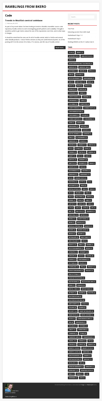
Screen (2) (82, 307)
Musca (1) (72, 233)
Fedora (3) (72, 145)
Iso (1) (71, 197)
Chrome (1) (86, 97)
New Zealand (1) (74, 241)
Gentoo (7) (72, 160)
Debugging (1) (73, 126)
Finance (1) (82, 145)
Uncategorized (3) (75, 355)
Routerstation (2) (75, 296)
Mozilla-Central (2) (75, 226)
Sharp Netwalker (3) (86, 311)
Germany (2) (83, 160)
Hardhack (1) (73, 174)
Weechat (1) (88, 359)
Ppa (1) (83, 267)
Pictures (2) (73, 263)
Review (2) (82, 293)
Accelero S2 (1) (74, 56)
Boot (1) (71, 86)
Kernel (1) (72, 200)
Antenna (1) (73, 71)
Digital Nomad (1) (75, 134)
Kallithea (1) (80, 197)
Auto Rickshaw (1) (75, 78)
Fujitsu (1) (82, 152)
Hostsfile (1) (73, 182)
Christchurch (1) (74, 97)
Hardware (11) (85, 174)
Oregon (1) (72, 256)
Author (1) (79, 74)
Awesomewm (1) (89, 78)
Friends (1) (72, 152)
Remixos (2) (81, 285)
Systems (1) (83, 326)
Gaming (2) (91, 152)
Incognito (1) (73, 185)
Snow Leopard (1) (87, 315)
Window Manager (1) (76, 367)
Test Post (71, 29)
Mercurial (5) (73, 215)
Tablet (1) (72, 330)
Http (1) (82, 182)
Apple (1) (92, 71)
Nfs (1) (84, 241)
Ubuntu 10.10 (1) (87, 348)
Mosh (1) (71, 222)
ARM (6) (71, 74)
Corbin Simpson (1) (75, 119)
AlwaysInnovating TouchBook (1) (80, 63)
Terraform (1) (82, 330)
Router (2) (91, 293)
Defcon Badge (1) (74, 130)
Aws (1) (71, 82)
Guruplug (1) (73, 167)
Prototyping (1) (74, 274)
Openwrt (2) (84, 252)
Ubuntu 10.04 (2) (74, 348)
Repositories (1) (87, 289)
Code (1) (83, 100)
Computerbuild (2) (75, 108)
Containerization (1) (76, 111)
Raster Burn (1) (74, 282)
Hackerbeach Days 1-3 (75, 35)
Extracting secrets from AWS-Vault (79, 32)
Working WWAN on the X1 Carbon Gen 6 (81, 42)
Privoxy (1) (89, 270)
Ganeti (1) (72, 156)
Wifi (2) (82, 363)
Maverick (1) (91, 211)
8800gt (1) (80, 52)
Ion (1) (85, 189)
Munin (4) (72, 230)
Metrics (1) (84, 215)
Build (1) (88, 86)
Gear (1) (87, 156)
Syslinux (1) (73, 326)
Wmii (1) (71, 374)
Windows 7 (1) (73, 370)
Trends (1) (82, 341)
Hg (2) (71, 178)
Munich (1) (88, 226)
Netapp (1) (81, 233)
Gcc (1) (80, 156)
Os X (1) (81, 256)
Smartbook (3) (73, 315)
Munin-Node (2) (83, 230)
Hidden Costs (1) (80, 178)
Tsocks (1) (72, 344)
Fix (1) (71, 148)
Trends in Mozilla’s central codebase (23, 20)
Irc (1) (71, 193)
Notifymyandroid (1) (76, 248)
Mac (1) (71, 211)
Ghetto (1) (72, 163)
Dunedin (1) (87, 134)
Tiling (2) (83, 333)
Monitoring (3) (83, 219)
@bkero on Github (10, 393)
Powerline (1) (73, 267)
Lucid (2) (85, 208)
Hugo (82, 385)
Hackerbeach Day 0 (74, 39)
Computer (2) (84, 104)
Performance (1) (83, 259)
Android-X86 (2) (84, 67)
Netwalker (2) (73, 237)
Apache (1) (83, 71)
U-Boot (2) (81, 344)
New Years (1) (85, 237)
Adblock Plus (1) (87, 56)
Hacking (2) (86, 171)
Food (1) (87, 148)
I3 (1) (89, 182)
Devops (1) (86, 130)
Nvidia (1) (89, 248)
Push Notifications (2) (76, 278)
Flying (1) (78, 148)
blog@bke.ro (13, 396)
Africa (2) (72, 60)
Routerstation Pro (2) (76, 300)
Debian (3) (80, 123)
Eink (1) (71, 137)
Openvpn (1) (73, 252)
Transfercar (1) (88, 337)
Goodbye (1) (83, 163)
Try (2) (90, 341)
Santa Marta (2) (74, 304)
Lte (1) (71, 208)
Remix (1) (72, 285)
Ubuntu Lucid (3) (74, 352)
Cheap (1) (83, 93)
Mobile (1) (72, 219)
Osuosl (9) (89, 256)
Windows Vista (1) (87, 370)
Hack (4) (82, 167)
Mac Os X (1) (80, 211)
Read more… (60, 48)
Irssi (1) (87, 193)
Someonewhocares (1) (84, 318)
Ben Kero (16, 391)
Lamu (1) (88, 200)
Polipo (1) (82, 263)
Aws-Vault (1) (80, 82)
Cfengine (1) (73, 93)
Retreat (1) (72, 293)
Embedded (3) (73, 141)
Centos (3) (82, 89)
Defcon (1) (84, 126)
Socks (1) (72, 318)
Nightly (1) (72, 245)
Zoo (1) (82, 378)
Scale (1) (85, 304)
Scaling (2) (72, 307)
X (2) (86, 374)
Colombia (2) (73, 104)
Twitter (7, 396)
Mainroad (90, 385)
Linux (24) (81, 204)
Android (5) (72, 67)
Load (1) (90, 204)
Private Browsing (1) (76, 270)
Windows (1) (90, 367)
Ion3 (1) (92, 189)
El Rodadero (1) (81, 137)
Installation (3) (74, 189)
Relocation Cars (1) (88, 282)
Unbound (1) (87, 352)
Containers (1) (74, 115)
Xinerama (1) (73, 378)
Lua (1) (78, 208)
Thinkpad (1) (73, 333)
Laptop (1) (72, 204)
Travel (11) (72, 341)
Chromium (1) (73, 100)
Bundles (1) (72, 89)
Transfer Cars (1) (74, 337)
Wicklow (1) (73, 363)
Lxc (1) (93, 208)
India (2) (83, 185)
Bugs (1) (79, 86)
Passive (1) (72, 259)
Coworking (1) (89, 119)
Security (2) (73, 311)
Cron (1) (71, 123)
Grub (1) (92, 163)
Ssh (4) (71, 322)
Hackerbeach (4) (74, 171)
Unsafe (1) (87, 355)
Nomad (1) (90, 245)
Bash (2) (90, 82)
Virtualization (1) (75, 359)
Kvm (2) (80, 200)
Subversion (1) (80, 322)
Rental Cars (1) (74, 289)
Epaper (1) (83, 141)
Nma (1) (81, 245)
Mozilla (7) (81, 222)
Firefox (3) (91, 145)
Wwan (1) (80, 374)
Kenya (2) (90, 197)
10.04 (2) (71, 52)
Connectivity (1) (89, 108)
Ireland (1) (79, 193)
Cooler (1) (84, 115)
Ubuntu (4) (91, 344)
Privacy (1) (91, 267)
